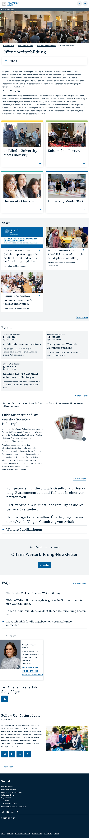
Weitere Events (81, 396)
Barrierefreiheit (37, 833)
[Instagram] (2, 811)
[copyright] (86, 40)
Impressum (48, 833)
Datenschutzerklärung (22, 833)
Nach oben (8, 767)
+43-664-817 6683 (30, 671)
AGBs (3, 833)
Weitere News (82, 317)
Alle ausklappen (79, 479)
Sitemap (10, 833)
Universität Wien (8, 46)
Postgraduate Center (7, 9)
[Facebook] (17, 811)
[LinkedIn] (7, 811)
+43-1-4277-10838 (30, 668)
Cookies (56, 833)
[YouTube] (12, 811)
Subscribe (44, 565)
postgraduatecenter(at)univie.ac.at (13, 806)
